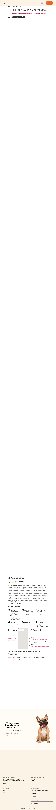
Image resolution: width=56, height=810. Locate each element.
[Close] (54, 1)
